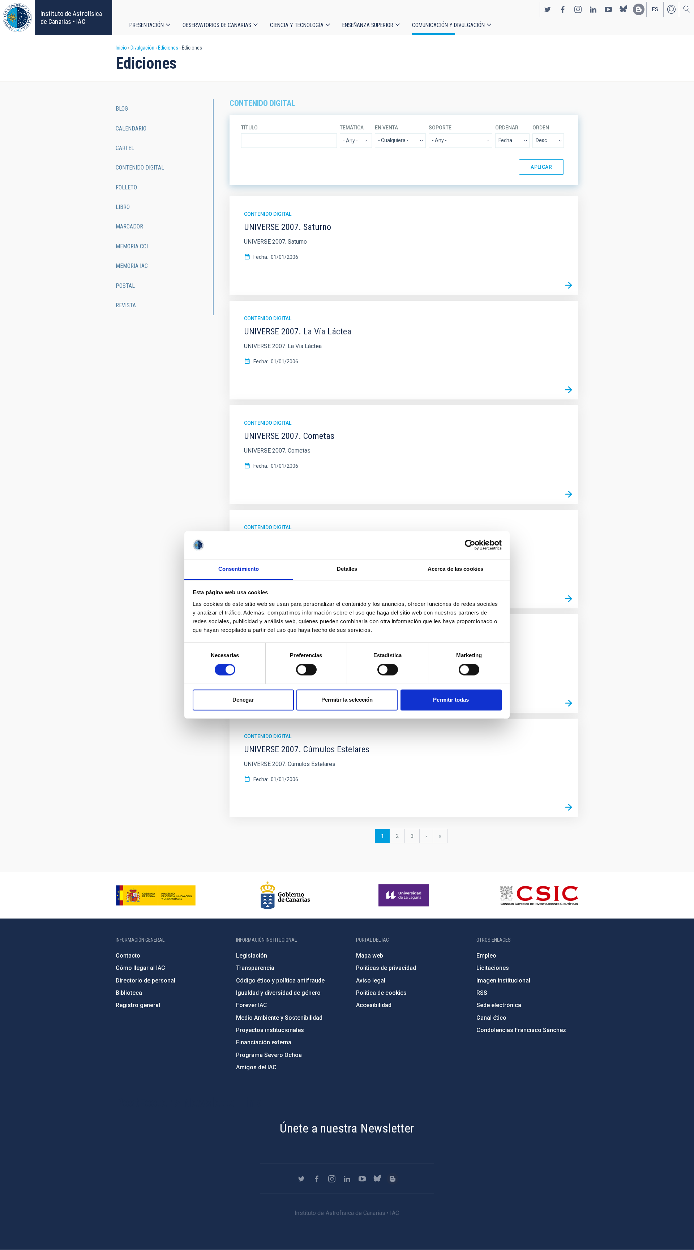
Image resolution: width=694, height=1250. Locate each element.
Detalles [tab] (347, 569)
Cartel (125, 148)
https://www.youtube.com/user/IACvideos (608, 9)
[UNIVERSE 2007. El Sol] (568, 598)
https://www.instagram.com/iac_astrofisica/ (578, 9)
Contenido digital (267, 214)
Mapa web (369, 955)
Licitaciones (492, 967)
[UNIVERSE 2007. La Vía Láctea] (568, 389)
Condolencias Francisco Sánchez (521, 1030)
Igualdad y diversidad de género (278, 992)
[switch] (306, 670)
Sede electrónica (498, 1005)
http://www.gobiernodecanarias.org (285, 895)
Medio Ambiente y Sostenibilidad (279, 1017)
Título (249, 127)
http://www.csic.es (538, 895)
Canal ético (491, 1017)
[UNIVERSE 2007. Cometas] (568, 494)
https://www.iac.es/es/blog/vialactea (638, 9)
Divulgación (142, 48)
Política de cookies (381, 992)
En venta (386, 127)
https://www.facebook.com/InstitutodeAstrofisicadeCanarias (562, 9)
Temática (352, 127)
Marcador (129, 226)
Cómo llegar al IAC (140, 967)
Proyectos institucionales (270, 1030)
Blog (122, 108)
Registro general (138, 1005)
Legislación (251, 955)
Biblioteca (129, 992)
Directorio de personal (145, 980)
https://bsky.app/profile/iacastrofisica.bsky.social (623, 9)
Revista (126, 305)
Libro (123, 207)
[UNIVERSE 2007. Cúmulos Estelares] (568, 807)
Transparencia (255, 967)
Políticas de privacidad (386, 967)
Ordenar (506, 127)
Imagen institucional (503, 980)
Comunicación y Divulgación (448, 25)
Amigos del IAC (256, 1067)
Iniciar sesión (671, 9)
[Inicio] (17, 17)
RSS (481, 992)
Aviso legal (370, 980)
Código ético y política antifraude (280, 980)
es (655, 9)
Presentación (146, 25)
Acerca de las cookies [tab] (455, 569)
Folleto (126, 187)
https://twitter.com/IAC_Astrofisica (547, 9)
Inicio (121, 48)
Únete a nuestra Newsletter (347, 1128)
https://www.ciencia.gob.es (156, 895)
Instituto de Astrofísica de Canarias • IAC (71, 17)
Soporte (440, 127)
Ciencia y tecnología (297, 25)
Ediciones (168, 48)
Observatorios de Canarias (217, 25)
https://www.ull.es (404, 895)
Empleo (486, 955)
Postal (125, 285)
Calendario (131, 128)
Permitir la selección (347, 700)
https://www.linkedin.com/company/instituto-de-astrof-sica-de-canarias (593, 9)
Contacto (128, 955)
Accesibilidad (373, 1005)
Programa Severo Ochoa (269, 1055)
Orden (540, 127)
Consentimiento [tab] (238, 569)
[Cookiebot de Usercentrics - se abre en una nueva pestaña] (470, 545)
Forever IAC (251, 1005)
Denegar (243, 700)
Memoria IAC (132, 265)
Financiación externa (263, 1042)
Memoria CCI (132, 246)
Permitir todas (451, 700)
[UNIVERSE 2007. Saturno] (568, 285)
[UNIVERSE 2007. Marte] (568, 703)
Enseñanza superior (367, 25)
